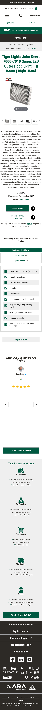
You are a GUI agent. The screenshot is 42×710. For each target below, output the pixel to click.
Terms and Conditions (17, 698)
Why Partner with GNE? (21, 615)
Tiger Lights (23, 199)
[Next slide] (36, 404)
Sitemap (21, 700)
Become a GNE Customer (17, 217)
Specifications (19, 260)
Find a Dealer (17, 208)
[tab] (21, 250)
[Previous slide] (5, 404)
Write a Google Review (21, 450)
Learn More (30, 2)
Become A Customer (10, 23)
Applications (19, 255)
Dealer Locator (31, 23)
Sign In (22, 2)
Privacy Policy (6, 698)
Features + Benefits (19, 250)
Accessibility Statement (32, 698)
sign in (29, 224)
